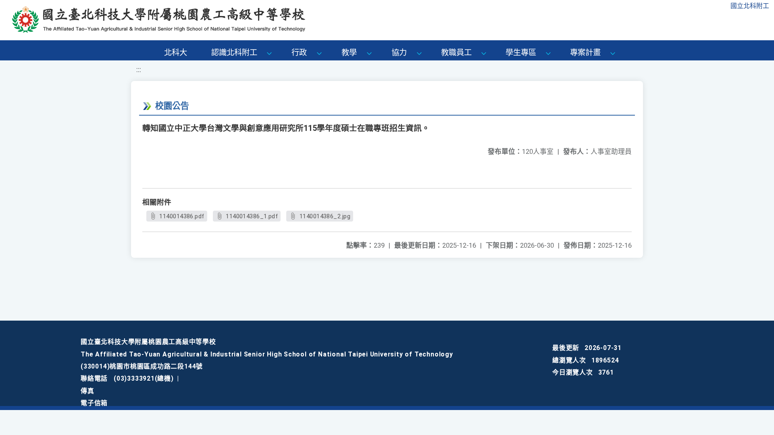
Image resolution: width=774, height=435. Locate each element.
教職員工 (456, 52)
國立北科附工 (749, 6)
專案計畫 (585, 52)
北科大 (175, 52)
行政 (299, 52)
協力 (399, 52)
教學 (349, 52)
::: (138, 70)
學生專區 (521, 52)
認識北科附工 (234, 52)
